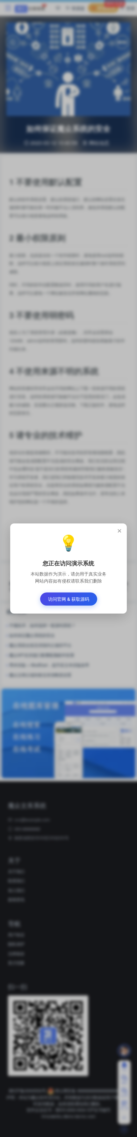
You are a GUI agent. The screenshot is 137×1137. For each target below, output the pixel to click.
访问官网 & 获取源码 (68, 599)
